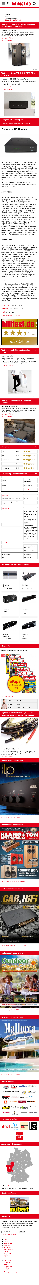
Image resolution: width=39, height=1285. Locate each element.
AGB (5, 1264)
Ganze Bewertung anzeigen (10, 316)
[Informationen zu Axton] (23, 1086)
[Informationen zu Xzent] (23, 1112)
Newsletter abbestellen (9, 1234)
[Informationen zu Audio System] (14, 1087)
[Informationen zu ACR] (6, 1087)
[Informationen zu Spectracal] (33, 1107)
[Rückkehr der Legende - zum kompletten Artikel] (19, 55)
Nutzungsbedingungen (11, 1272)
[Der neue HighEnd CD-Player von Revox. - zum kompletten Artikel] (19, 104)
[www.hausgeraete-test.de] (15, 1130)
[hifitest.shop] (19, 1140)
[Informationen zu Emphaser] (16, 1092)
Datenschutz (8, 1266)
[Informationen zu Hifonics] (33, 1097)
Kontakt (6, 1270)
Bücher (6, 1241)
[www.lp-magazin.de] (33, 1130)
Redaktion (7, 1245)
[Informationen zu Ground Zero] (15, 1097)
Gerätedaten (8, 1247)
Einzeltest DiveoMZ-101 (6, 612)
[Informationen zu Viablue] (15, 1113)
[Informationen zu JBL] (5, 1103)
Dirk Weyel (20, 701)
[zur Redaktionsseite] (4, 704)
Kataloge (6, 1251)
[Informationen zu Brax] (32, 1086)
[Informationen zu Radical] (24, 1108)
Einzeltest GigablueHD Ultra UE (7, 636)
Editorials (7, 1257)
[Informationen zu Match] (13, 1101)
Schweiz (8, 1185)
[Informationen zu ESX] (24, 1093)
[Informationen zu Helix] (24, 1097)
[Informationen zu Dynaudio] (7, 1092)
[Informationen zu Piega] (15, 1107)
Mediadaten (7, 1262)
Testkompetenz (9, 1243)
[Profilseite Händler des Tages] (19, 1204)
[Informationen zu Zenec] (33, 1112)
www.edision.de (28, 490)
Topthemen (7, 1255)
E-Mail (19, 704)
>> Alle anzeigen (7, 41)
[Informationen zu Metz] (22, 1102)
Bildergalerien (8, 1249)
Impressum (7, 1260)
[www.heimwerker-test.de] (24, 1130)
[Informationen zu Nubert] (6, 1107)
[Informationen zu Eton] (32, 1092)
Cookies (6, 1268)
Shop (5, 1240)
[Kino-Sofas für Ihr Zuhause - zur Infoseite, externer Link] (19, 431)
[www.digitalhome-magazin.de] (6, 1130)
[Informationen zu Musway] (31, 1101)
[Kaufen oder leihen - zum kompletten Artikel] (19, 382)
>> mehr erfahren (7, 696)
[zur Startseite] (21, 4)
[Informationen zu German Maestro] (6, 1097)
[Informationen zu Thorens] (6, 1112)
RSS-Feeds (7, 1253)
